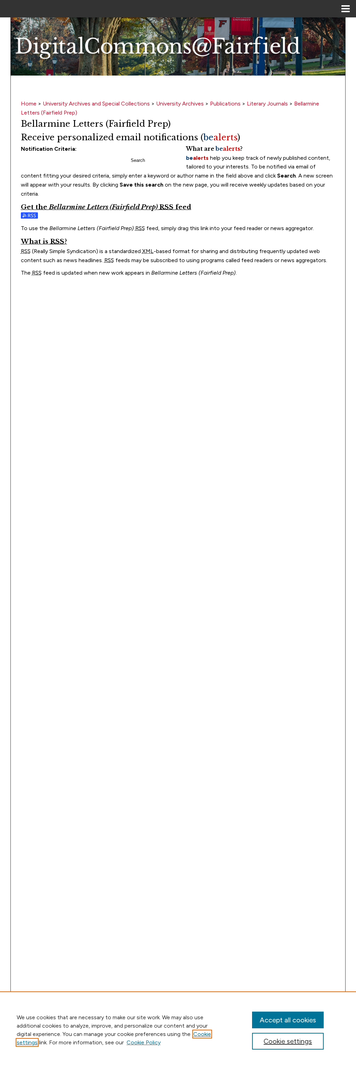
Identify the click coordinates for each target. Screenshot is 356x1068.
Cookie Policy (144, 1042)
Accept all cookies (288, 1020)
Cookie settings (288, 1041)
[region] (178, 1029)
